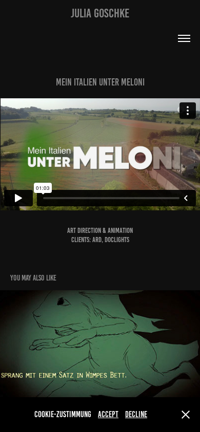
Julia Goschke (100, 13)
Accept (108, 414)
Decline (136, 414)
